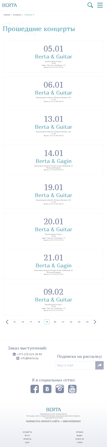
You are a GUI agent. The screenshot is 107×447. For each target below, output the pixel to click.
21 (63, 322)
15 (14, 322)
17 (31, 322)
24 (87, 322)
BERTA (9, 5)
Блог (27, 442)
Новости (80, 439)
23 (79, 322)
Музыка (79, 432)
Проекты (27, 439)
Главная (6, 15)
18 (39, 322)
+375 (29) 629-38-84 (29, 354)
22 (71, 322)
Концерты (17, 15)
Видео (80, 435)
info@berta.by (29, 358)
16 (22, 322)
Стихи (79, 442)
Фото (27, 435)
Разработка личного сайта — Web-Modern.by (53, 421)
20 (55, 322)
